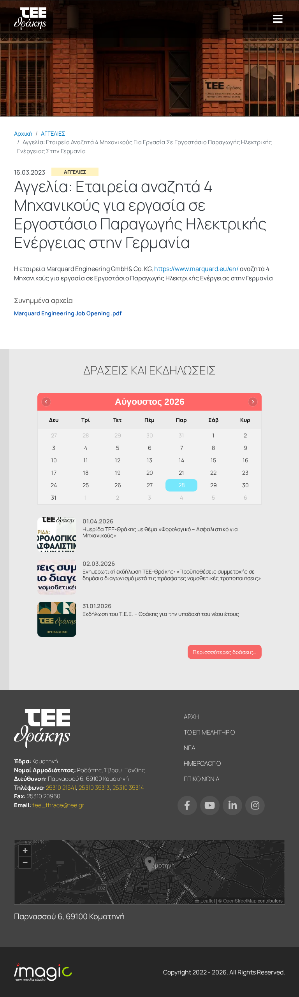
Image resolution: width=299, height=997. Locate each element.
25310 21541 (61, 788)
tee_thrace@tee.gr (58, 805)
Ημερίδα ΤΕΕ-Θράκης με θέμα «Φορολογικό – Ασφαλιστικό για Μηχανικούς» (160, 532)
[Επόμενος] (253, 402)
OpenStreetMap (240, 900)
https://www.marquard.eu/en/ (196, 268)
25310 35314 (128, 788)
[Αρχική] (30, 18)
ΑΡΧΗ (191, 716)
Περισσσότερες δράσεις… (225, 652)
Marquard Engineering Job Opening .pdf (67, 313)
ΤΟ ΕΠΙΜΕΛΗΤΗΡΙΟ (209, 732)
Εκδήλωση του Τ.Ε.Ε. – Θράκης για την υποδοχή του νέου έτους (161, 613)
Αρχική (23, 133)
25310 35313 (94, 788)
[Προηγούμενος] (46, 402)
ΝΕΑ (189, 747)
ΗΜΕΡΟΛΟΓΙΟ (202, 763)
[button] (150, 864)
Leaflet (207, 900)
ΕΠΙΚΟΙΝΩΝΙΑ (202, 779)
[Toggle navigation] (278, 18)
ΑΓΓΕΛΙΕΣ (53, 133)
